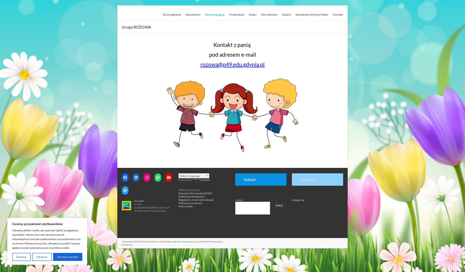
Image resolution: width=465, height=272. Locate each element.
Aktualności (192, 14)
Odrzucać (42, 256)
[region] (47, 241)
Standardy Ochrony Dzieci (312, 14)
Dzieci (252, 14)
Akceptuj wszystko (67, 256)
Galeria (286, 14)
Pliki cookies (186, 206)
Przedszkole (236, 14)
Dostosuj (21, 256)
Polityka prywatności (190, 203)
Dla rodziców (269, 14)
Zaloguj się (298, 200)
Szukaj (239, 200)
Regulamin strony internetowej (196, 199)
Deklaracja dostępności (192, 196)
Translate (204, 179)
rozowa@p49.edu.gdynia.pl (232, 64)
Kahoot (250, 179)
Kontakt (338, 14)
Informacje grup (215, 14)
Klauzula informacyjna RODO (195, 193)
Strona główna (172, 14)
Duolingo (308, 179)
